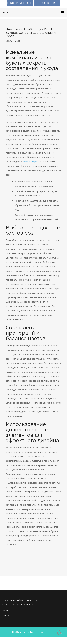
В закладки (47, 2)
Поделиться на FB (19, 2)
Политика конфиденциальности (21, 600)
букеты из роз (30, 161)
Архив (5, 610)
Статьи (6, 615)
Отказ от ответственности (17, 604)
